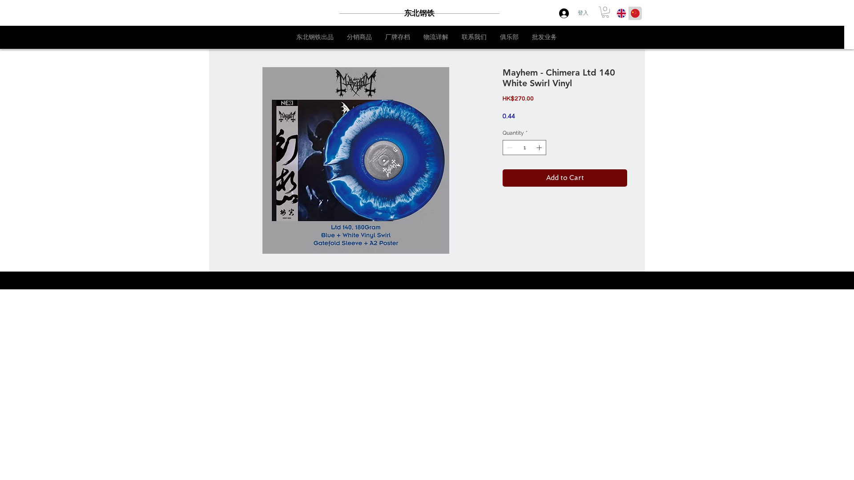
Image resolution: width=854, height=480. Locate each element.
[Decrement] (509, 147)
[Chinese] (635, 13)
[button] (605, 12)
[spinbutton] (524, 147)
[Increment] (540, 147)
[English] (621, 13)
